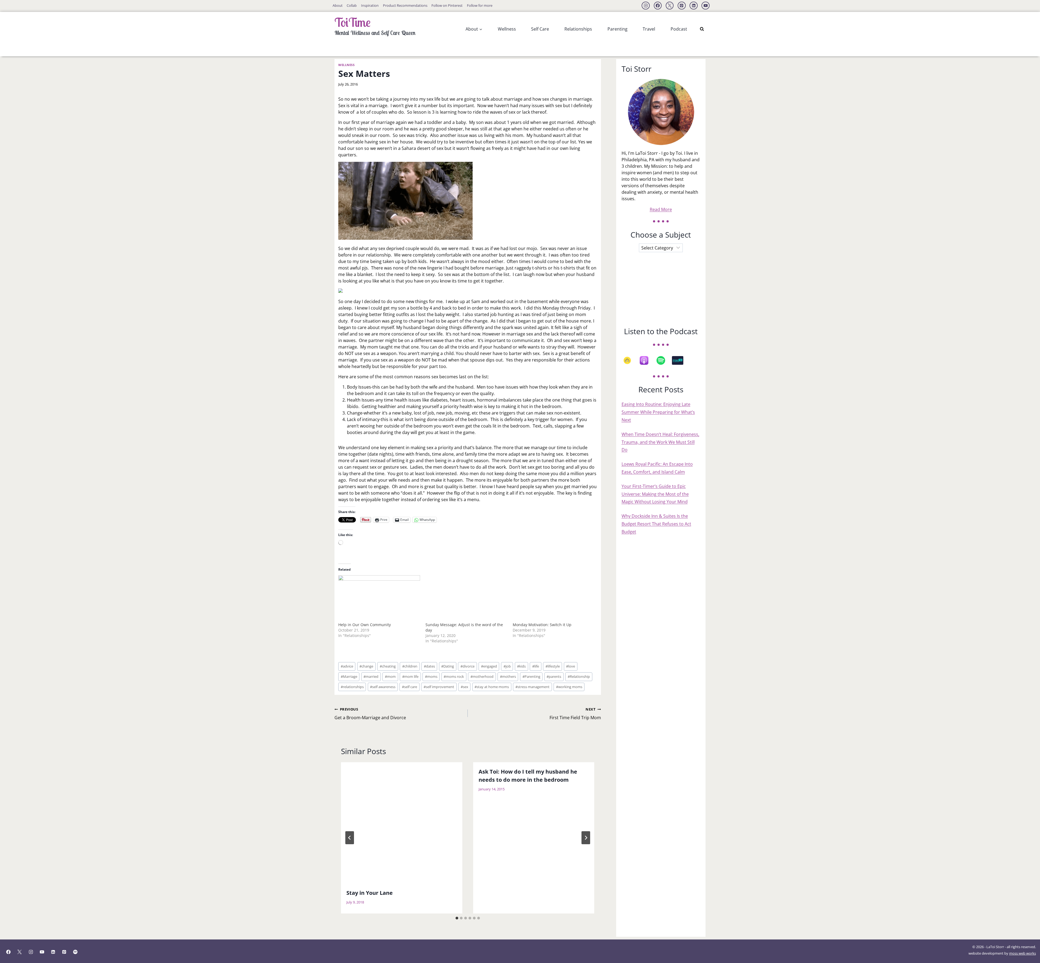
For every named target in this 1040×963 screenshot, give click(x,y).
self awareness (382, 686)
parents (554, 676)
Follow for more (479, 5)
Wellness (507, 29)
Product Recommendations (405, 5)
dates (429, 666)
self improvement (439, 686)
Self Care (540, 29)
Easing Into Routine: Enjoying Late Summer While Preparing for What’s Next (658, 412)
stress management (532, 686)
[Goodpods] (630, 360)
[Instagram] (646, 6)
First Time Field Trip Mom (575, 714)
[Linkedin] (694, 6)
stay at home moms (491, 686)
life (535, 666)
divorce (467, 666)
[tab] (457, 918)
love (570, 666)
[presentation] (401, 822)
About (338, 5)
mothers (508, 676)
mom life (410, 676)
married (370, 676)
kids (521, 666)
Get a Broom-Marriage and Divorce (370, 714)
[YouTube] (705, 6)
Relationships (578, 29)
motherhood (481, 676)
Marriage (349, 676)
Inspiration (370, 5)
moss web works (1022, 953)
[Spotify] (663, 360)
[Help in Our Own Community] (379, 598)
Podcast (679, 29)
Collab (352, 5)
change (366, 666)
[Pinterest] (682, 6)
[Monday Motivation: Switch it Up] (553, 598)
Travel (649, 29)
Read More (661, 209)
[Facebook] (658, 6)
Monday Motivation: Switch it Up (542, 624)
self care (409, 686)
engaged (489, 666)
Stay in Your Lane (369, 892)
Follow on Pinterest (447, 5)
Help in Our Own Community (364, 624)
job (507, 666)
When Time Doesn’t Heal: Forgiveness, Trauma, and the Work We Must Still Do (660, 442)
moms (431, 676)
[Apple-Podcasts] (646, 360)
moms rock (454, 676)
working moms (569, 686)
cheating (388, 666)
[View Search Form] (701, 29)
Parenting (617, 29)
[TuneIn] (680, 360)
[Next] (585, 837)
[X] (670, 6)
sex (464, 686)
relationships (352, 686)
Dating (447, 666)
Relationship (579, 676)
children (409, 666)
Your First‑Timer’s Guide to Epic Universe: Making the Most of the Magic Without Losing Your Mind (655, 494)
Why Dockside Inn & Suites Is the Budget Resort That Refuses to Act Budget (656, 524)
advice (347, 666)
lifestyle (552, 666)
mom (390, 676)
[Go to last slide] (349, 837)
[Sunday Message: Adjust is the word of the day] (466, 598)
